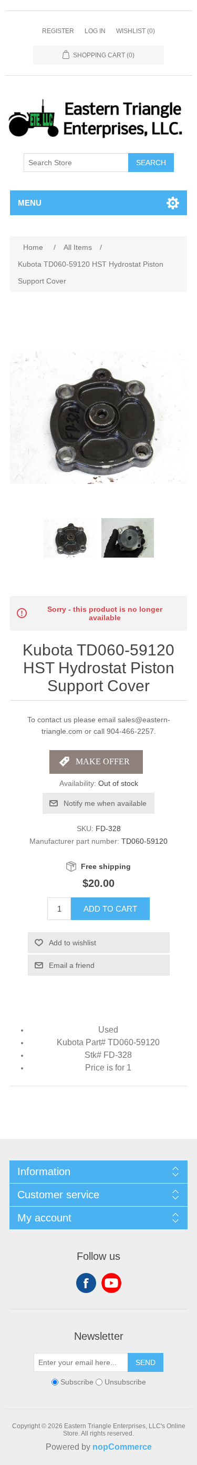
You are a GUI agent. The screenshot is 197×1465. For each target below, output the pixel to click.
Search (151, 162)
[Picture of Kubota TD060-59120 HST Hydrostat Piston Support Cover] (70, 538)
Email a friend (72, 965)
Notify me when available (105, 803)
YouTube (111, 1283)
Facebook (86, 1283)
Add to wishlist (72, 942)
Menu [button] (30, 202)
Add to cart (110, 908)
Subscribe (77, 1382)
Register (58, 31)
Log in (95, 31)
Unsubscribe (125, 1382)
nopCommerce (122, 1446)
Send (145, 1362)
